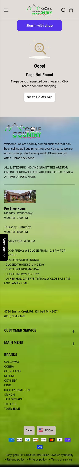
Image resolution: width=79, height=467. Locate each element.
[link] (39, 196)
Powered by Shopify (61, 455)
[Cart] (71, 10)
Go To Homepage (39, 97)
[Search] (63, 10)
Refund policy (16, 459)
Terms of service (61, 459)
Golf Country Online (37, 455)
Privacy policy (38, 459)
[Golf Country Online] (39, 10)
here (25, 86)
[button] (6, 10)
